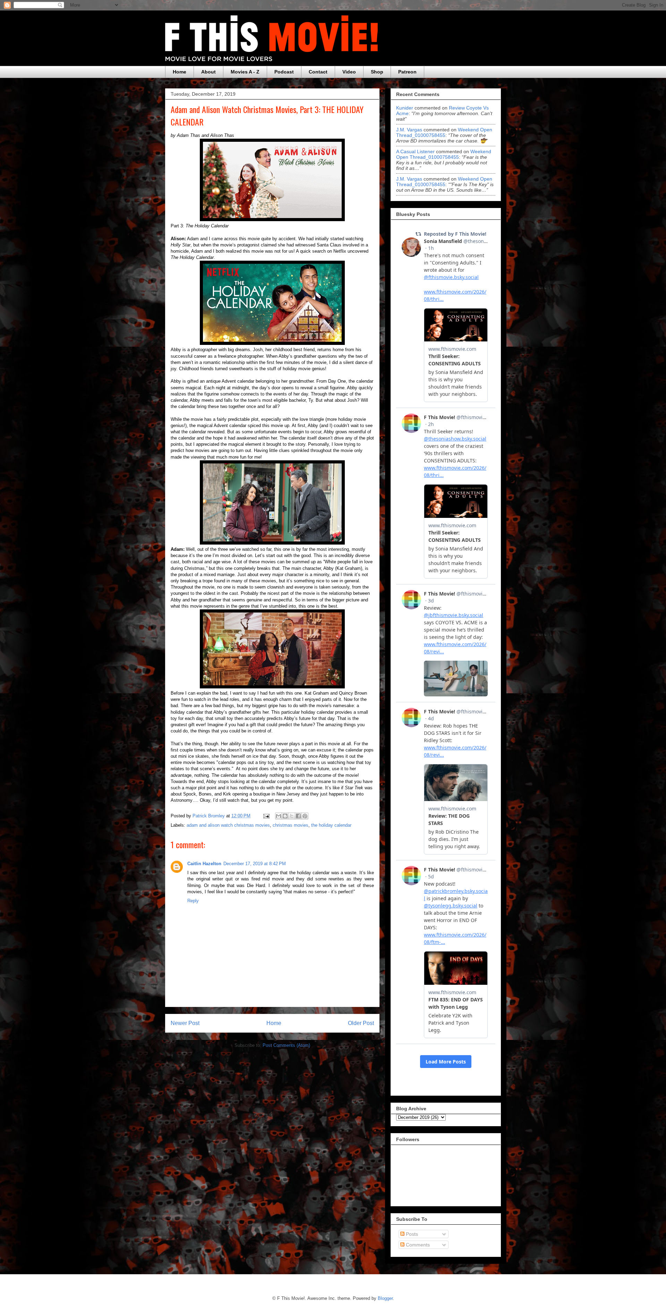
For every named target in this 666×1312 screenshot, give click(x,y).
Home (179, 72)
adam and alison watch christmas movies (228, 825)
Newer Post (185, 1023)
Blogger (385, 1298)
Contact (318, 72)
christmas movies (290, 825)
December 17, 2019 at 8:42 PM (254, 863)
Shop (377, 72)
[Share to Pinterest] (304, 816)
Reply (193, 900)
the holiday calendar (331, 825)
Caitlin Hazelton (204, 863)
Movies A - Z (245, 72)
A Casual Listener (415, 151)
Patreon (407, 72)
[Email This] (278, 816)
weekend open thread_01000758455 (444, 132)
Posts (411, 1234)
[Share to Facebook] (298, 816)
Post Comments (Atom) (286, 1045)
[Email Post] (266, 815)
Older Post (361, 1023)
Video (349, 72)
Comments (417, 1245)
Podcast (284, 72)
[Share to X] (291, 816)
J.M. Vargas (409, 129)
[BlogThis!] (285, 816)
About (208, 72)
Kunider (404, 108)
